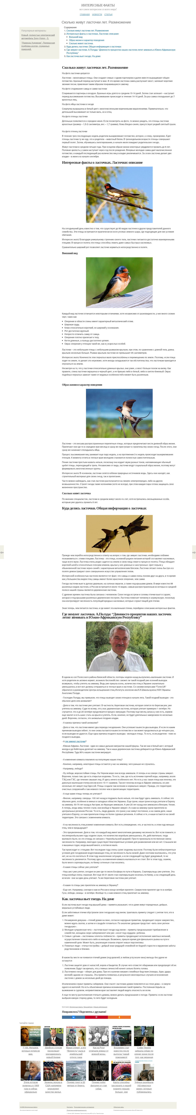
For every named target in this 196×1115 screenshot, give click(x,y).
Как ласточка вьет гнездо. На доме (84, 56)
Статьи (108, 14)
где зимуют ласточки (75, 741)
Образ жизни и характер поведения (86, 40)
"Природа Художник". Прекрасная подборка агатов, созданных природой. (38, 46)
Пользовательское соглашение (84, 1107)
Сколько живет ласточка (81, 43)
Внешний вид (75, 36)
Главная (85, 14)
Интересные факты (98, 5)
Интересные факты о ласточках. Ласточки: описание (93, 33)
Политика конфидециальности (77, 1110)
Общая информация (100, 1007)
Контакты (70, 1107)
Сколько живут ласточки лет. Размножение (88, 30)
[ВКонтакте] (73, 1017)
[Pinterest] (96, 1017)
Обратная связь (119, 1107)
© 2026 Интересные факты (28, 1107)
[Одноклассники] (119, 1017)
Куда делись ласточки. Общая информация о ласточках (94, 46)
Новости (97, 14)
